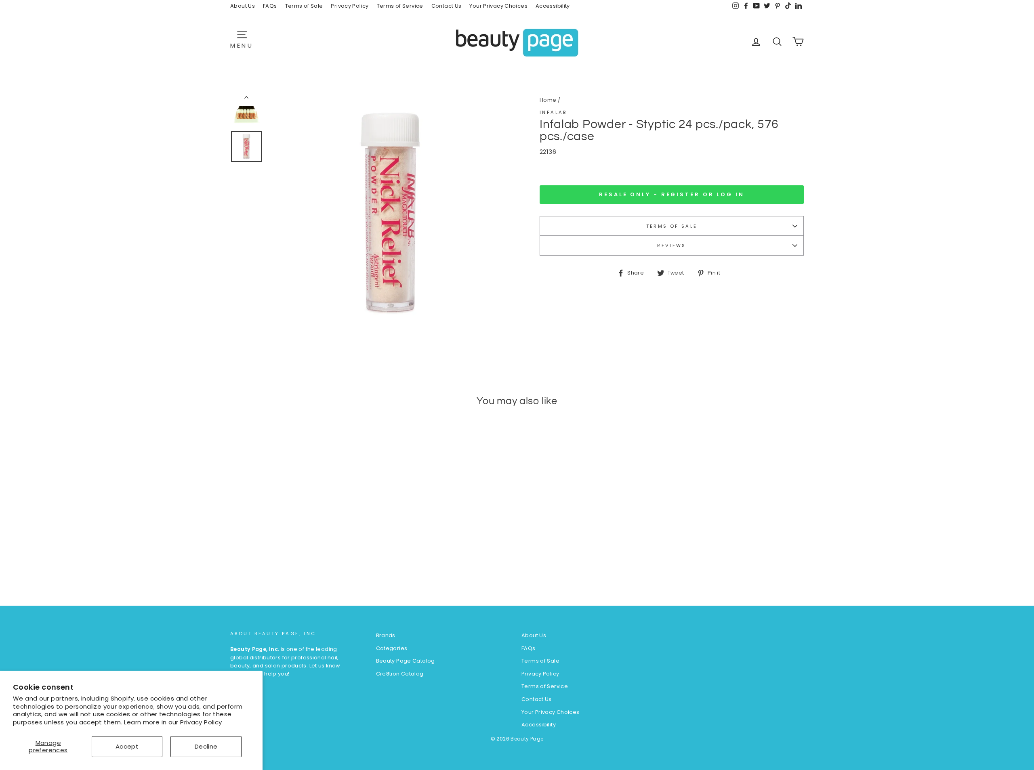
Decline (206, 746)
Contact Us (446, 5)
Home (548, 100)
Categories (392, 648)
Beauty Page (527, 738)
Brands (385, 635)
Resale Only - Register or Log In (671, 194)
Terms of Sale (304, 5)
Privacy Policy (201, 722)
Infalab (553, 112)
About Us (242, 5)
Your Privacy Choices (498, 5)
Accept (127, 746)
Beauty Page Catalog (405, 660)
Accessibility (553, 5)
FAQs (270, 5)
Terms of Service (400, 5)
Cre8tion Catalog (400, 673)
